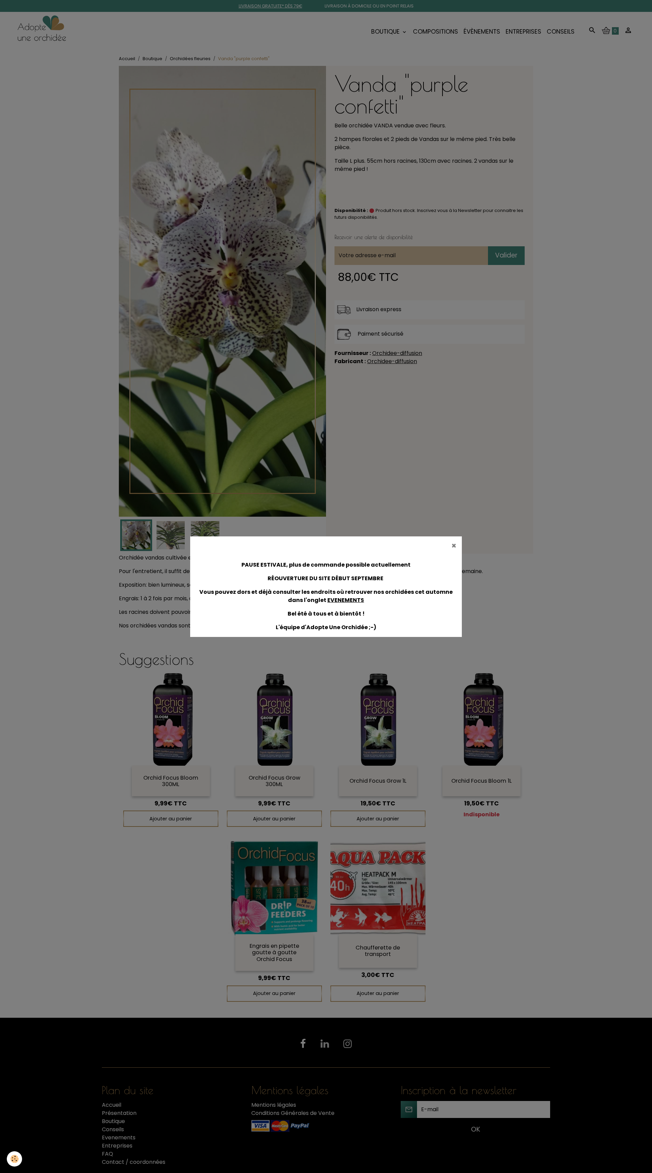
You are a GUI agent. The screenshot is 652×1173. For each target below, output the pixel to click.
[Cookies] (14, 1159)
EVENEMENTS (345, 600)
